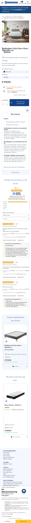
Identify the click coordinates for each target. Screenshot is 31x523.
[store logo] (11, 2)
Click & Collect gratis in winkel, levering (12, 484)
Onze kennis (6, 454)
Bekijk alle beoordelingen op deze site (16, 198)
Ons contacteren (7, 470)
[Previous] (4, 7)
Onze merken (6, 456)
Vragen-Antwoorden (8, 469)
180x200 (5, 77)
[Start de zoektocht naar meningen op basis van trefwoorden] (28, 219)
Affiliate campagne (7, 459)
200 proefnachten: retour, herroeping (12, 482)
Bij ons (5, 474)
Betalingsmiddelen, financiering (11, 485)
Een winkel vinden (7, 472)
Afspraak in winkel (7, 464)
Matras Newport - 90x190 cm (13, 405)
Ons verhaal (6, 452)
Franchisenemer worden (9, 475)
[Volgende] (27, 7)
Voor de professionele (8, 457)
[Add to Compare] (27, 110)
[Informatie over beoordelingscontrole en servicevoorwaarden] (24, 196)
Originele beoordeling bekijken (9, 240)
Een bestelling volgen (8, 477)
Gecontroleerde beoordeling (10, 226)
